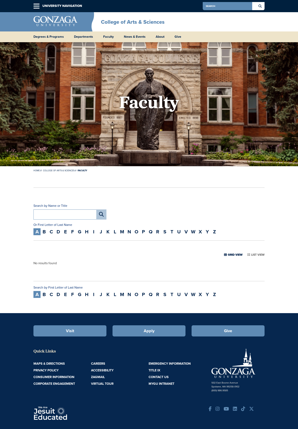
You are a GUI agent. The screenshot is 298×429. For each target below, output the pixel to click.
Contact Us (159, 377)
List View (258, 255)
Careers (98, 363)
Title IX (154, 370)
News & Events (135, 36)
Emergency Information (170, 363)
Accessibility (102, 370)
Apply (149, 331)
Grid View (235, 255)
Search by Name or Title (50, 206)
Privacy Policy (46, 370)
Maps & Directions (49, 363)
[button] (36, 6)
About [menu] (160, 36)
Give (178, 36)
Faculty (108, 36)
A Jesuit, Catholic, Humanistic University (67, 413)
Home (36, 170)
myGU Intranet (161, 383)
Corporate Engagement (54, 383)
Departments (83, 36)
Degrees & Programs (48, 36)
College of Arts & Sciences (133, 22)
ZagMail (98, 377)
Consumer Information (53, 377)
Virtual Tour (102, 383)
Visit (70, 331)
